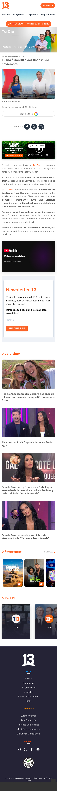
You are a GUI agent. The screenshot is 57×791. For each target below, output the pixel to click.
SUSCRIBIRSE (17, 328)
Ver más (48, 551)
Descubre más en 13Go (14, 155)
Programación (48, 14)
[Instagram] (19, 750)
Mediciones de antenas (28, 729)
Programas (19, 14)
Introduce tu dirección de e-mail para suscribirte (26, 311)
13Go (28, 701)
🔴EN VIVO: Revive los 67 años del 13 (30, 23)
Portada (6, 14)
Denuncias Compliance (28, 733)
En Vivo (46, 5)
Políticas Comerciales (28, 724)
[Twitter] (25, 750)
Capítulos (32, 14)
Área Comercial (28, 720)
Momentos (31, 47)
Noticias (18, 47)
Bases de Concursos (28, 696)
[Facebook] (32, 750)
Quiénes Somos (28, 715)
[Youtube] (38, 750)
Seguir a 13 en (26, 114)
